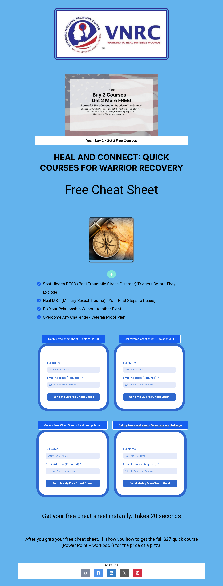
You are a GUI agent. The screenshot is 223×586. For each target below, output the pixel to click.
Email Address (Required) (65, 378)
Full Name (53, 363)
